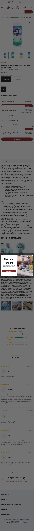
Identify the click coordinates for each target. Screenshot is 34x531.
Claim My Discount (9, 271)
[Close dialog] (32, 256)
